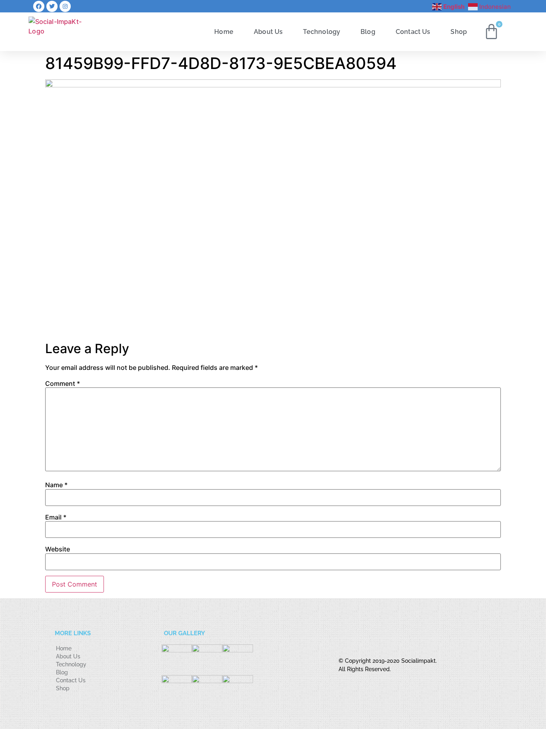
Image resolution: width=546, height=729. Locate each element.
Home (223, 31)
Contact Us (413, 31)
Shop (458, 31)
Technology (321, 31)
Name (56, 485)
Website (57, 549)
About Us (268, 31)
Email (55, 517)
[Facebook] (38, 6)
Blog (368, 31)
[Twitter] (52, 6)
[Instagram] (65, 6)
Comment (62, 383)
